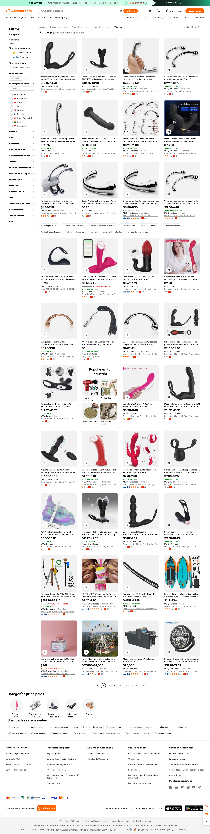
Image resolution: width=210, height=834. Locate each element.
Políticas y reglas (54, 783)
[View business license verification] (130, 829)
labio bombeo (17, 727)
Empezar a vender (177, 759)
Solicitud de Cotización (97, 759)
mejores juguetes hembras (141, 727)
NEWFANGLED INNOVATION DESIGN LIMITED (59, 289)
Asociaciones (175, 775)
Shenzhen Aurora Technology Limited (181, 671)
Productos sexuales (80, 27)
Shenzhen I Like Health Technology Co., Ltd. (141, 215)
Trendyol (135, 821)
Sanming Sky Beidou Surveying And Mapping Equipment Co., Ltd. (59, 611)
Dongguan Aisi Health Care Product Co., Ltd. (59, 89)
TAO (127, 821)
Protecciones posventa (57, 770)
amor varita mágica (94, 727)
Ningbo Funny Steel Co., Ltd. (53, 153)
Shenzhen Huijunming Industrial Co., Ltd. (100, 484)
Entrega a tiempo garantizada (59, 764)
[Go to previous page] (97, 685)
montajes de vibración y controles (64, 727)
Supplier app (120, 808)
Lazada (105, 821)
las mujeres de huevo (74, 226)
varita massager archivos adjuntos (108, 232)
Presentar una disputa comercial (142, 764)
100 (137, 686)
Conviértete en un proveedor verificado (186, 770)
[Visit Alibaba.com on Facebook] (171, 787)
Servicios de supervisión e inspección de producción (63, 776)
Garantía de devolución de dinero (61, 759)
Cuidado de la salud (58, 27)
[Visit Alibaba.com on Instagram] (188, 787)
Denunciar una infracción (139, 783)
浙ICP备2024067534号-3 (178, 830)
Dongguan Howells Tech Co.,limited (180, 484)
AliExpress (64, 821)
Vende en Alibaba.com (179, 753)
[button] (120, 11)
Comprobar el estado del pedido (183, 764)
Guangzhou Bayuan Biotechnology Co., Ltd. (100, 606)
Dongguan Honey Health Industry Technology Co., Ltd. (141, 289)
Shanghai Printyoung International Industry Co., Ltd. (141, 671)
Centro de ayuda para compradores (144, 753)
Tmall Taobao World (91, 821)
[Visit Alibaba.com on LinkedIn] (176, 787)
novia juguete (36, 727)
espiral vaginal (129, 226)
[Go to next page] (143, 685)
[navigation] (21, 356)
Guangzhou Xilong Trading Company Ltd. (141, 153)
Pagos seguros (53, 753)
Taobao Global (117, 821)
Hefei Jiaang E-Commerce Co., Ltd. (179, 215)
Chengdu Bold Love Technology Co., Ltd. (182, 153)
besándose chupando (52, 232)
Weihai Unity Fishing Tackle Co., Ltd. (180, 606)
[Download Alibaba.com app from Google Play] (194, 808)
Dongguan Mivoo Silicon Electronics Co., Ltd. (100, 153)
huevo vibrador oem (78, 232)
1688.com (75, 821)
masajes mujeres (164, 733)
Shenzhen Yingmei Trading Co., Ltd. (179, 91)
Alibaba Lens (19, 808)
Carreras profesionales (16, 770)
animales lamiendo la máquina (103, 226)
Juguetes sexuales (101, 27)
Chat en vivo (133, 759)
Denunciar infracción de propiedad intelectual (143, 776)
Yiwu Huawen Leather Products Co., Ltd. (58, 213)
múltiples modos (50, 226)
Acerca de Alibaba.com (16, 747)
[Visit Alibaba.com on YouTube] (193, 787)
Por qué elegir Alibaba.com (17, 753)
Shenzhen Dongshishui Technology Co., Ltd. (100, 294)
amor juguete (39, 733)
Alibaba (42, 27)
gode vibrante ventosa (139, 232)
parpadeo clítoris (19, 733)
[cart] (159, 11)
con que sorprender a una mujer (107, 733)
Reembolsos (133, 770)
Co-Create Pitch (13, 759)
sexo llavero (81, 733)
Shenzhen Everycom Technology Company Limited (141, 91)
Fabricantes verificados (97, 753)
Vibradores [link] (119, 27)
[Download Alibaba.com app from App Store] (173, 808)
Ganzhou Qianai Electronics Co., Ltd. (56, 546)
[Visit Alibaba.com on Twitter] (182, 787)
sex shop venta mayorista (139, 733)
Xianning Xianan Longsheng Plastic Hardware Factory (100, 213)
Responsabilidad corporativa (18, 764)
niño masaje (165, 727)
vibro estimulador (173, 226)
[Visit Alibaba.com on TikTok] (199, 787)
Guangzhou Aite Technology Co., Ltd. (98, 89)
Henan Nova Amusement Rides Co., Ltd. (99, 671)
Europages (146, 821)
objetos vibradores (60, 733)
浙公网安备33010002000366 (151, 830)
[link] (206, 807)
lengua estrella (116, 727)
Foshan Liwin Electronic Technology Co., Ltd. (141, 608)
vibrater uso (183, 727)
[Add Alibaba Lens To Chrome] (46, 808)
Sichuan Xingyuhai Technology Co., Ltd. (181, 289)
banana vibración (150, 226)
